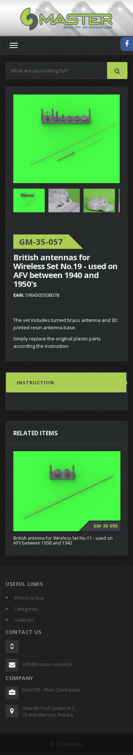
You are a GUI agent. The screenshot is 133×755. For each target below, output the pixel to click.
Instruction (35, 382)
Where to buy (29, 597)
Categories (26, 608)
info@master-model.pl (47, 664)
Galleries (24, 620)
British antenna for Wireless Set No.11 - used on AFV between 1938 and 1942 (63, 540)
